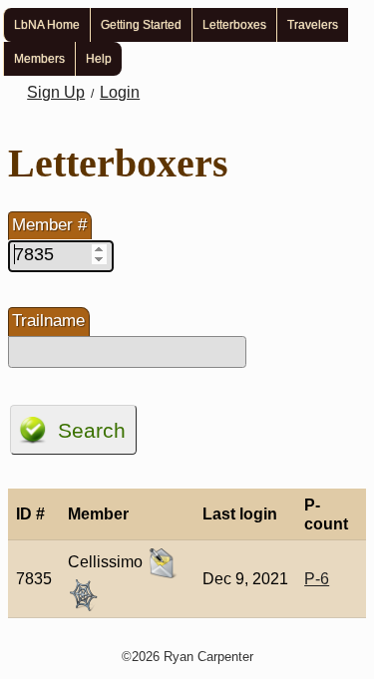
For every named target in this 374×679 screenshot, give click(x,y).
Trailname (48, 320)
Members (39, 59)
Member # (49, 224)
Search (92, 430)
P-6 (316, 578)
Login (120, 92)
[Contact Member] (163, 561)
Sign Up (56, 92)
